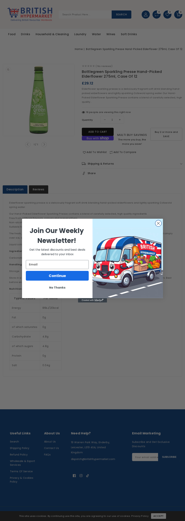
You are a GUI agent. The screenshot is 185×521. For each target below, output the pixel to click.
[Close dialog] (158, 223)
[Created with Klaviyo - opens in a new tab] (92, 300)
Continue (57, 275)
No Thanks (57, 287)
